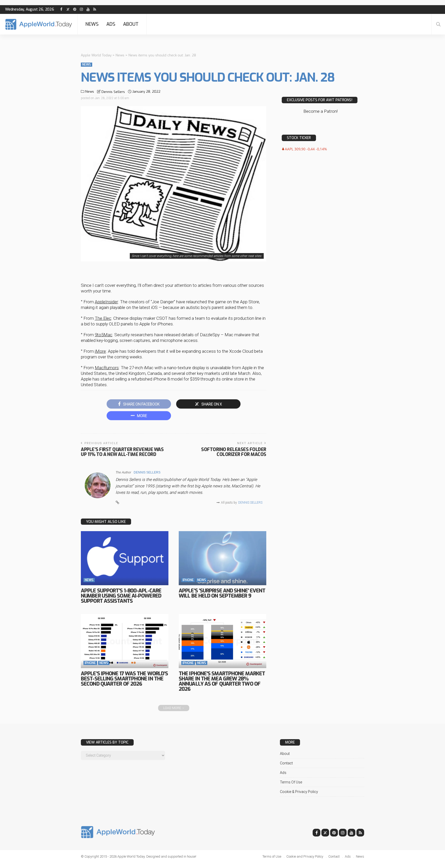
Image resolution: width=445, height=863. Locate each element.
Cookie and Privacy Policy (304, 856)
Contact (286, 763)
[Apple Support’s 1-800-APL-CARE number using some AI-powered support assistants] (124, 558)
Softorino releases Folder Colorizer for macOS (233, 452)
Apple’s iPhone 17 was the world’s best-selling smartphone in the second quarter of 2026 (124, 678)
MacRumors (107, 367)
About (131, 24)
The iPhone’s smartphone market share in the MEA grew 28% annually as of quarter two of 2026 (222, 681)
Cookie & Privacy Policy (299, 792)
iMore (100, 351)
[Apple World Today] (38, 24)
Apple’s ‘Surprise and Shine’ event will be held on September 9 (222, 593)
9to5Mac (103, 334)
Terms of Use (291, 782)
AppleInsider (106, 301)
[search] (438, 24)
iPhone (188, 580)
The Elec (103, 318)
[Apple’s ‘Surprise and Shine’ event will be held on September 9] (222, 558)
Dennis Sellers (113, 92)
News (92, 24)
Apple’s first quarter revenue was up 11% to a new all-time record (122, 452)
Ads (110, 24)
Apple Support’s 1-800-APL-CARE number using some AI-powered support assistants (121, 596)
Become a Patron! (320, 111)
